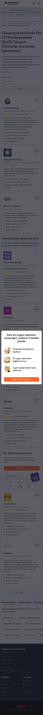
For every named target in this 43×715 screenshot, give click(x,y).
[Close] (39, 333)
